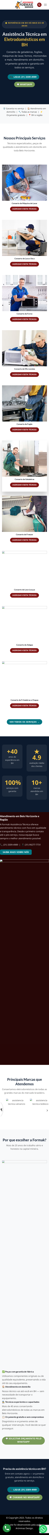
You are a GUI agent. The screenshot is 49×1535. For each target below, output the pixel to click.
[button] (43, 1529)
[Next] (47, 1110)
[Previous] (2, 1110)
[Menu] (45, 4)
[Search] (39, 5)
